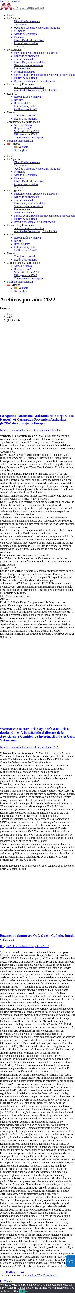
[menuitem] (41, 15)
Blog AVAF (6, 946)
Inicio (10, 314)
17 (14, 1272)
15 (8, 1272)
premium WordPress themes (42, 1275)
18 (16, 1272)
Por (25, 430)
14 (5, 1272)
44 (22, 1272)
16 (11, 1272)
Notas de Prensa (9, 430)
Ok (22, 1291)
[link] (22, 9)
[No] (26, 1291)
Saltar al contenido (10, 1)
